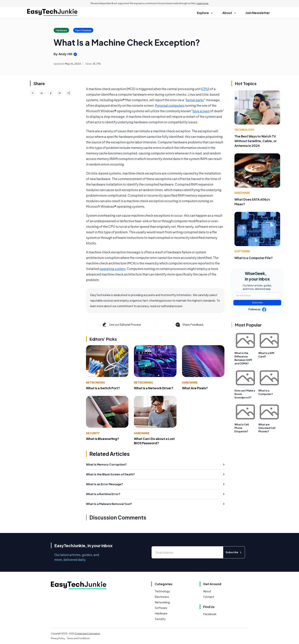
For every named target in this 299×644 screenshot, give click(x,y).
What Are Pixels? (195, 388)
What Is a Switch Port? (103, 388)
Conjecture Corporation (87, 633)
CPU (205, 89)
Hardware (190, 382)
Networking (95, 382)
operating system (112, 269)
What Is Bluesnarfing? (102, 439)
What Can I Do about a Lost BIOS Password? (154, 441)
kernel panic (195, 100)
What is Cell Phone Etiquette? (241, 428)
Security (92, 433)
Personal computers (169, 105)
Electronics (162, 597)
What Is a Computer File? (253, 258)
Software (242, 251)
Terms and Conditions (78, 638)
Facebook (209, 614)
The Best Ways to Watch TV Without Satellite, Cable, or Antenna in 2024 (255, 141)
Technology (244, 129)
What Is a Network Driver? (153, 388)
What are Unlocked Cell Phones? (266, 428)
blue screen (201, 111)
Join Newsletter (258, 13)
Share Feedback (192, 324)
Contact (208, 597)
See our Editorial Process (125, 324)
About (207, 591)
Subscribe (257, 302)
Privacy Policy (58, 638)
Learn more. (203, 3)
